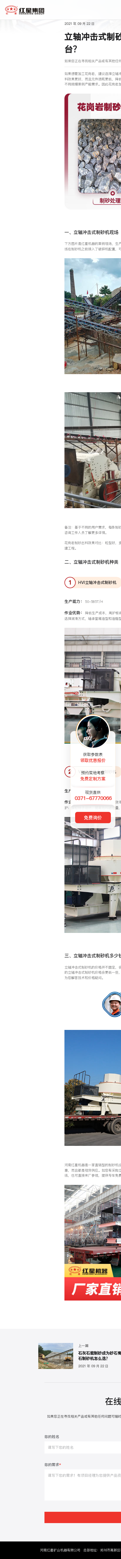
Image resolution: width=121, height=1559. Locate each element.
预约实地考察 (93, 776)
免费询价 (93, 817)
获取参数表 (93, 757)
